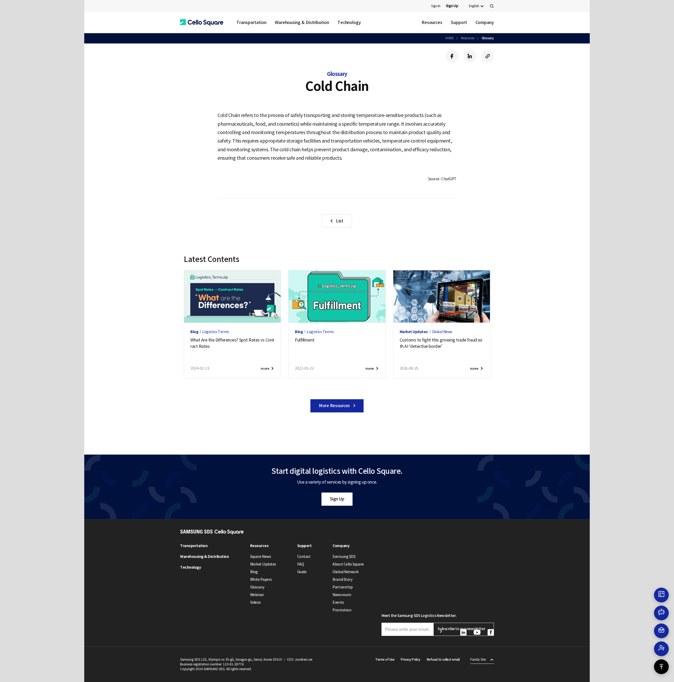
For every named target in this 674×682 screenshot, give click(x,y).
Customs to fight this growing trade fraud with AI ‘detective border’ (441, 343)
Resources (432, 22)
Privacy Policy (410, 659)
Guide (302, 571)
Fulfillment (304, 340)
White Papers (261, 579)
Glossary (488, 38)
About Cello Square (348, 564)
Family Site (478, 659)
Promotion (342, 610)
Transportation (251, 22)
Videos (255, 602)
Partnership (343, 587)
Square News (260, 556)
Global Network (345, 571)
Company (484, 22)
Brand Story (342, 579)
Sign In (435, 6)
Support (459, 22)
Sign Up (337, 498)
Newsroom (342, 594)
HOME (449, 38)
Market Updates (263, 564)
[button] (201, 22)
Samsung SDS (344, 556)
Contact (304, 556)
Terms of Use (384, 659)
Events (338, 602)
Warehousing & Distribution (302, 22)
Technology (349, 22)
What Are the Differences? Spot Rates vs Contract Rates (232, 343)
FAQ (300, 564)
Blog (254, 571)
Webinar (257, 594)
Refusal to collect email (443, 659)
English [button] (474, 6)
